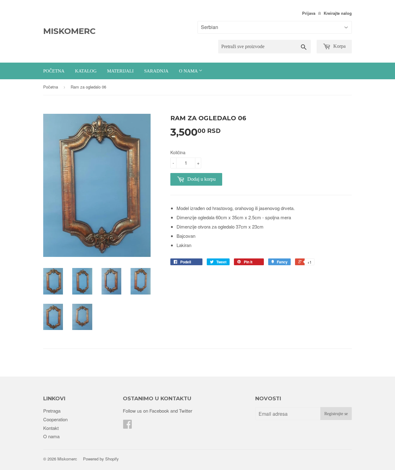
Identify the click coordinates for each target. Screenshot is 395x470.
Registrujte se (336, 413)
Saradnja (156, 70)
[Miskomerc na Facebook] (127, 426)
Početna (53, 70)
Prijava (308, 13)
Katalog (86, 70)
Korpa (339, 46)
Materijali (120, 70)
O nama (189, 70)
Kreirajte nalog (338, 13)
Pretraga (51, 410)
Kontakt (51, 428)
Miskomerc (69, 31)
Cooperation (55, 419)
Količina (177, 152)
